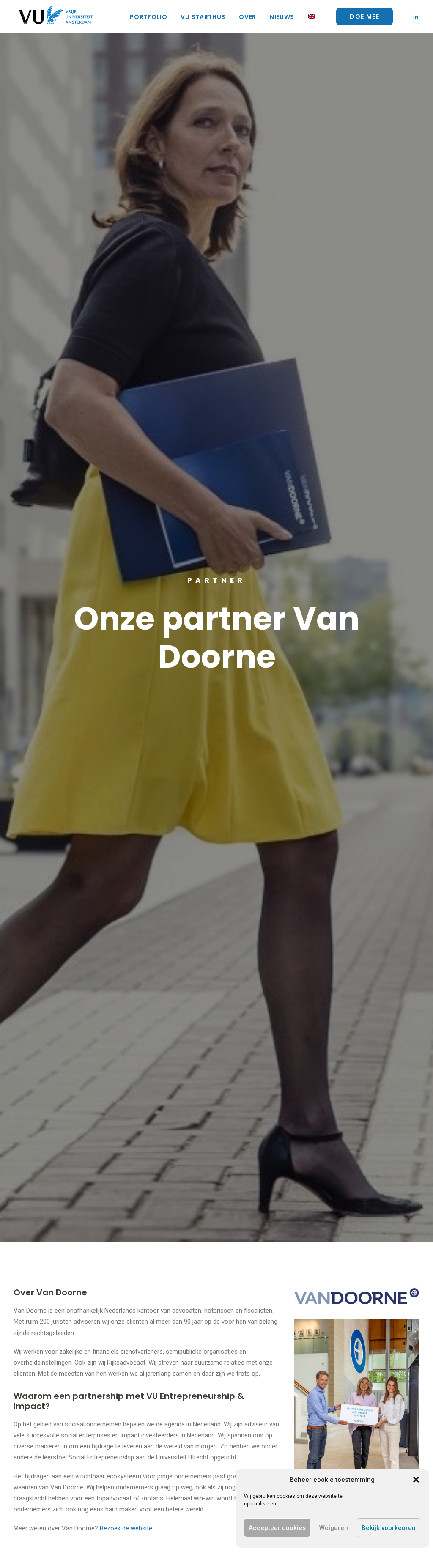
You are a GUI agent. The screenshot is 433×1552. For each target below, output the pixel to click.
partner (216, 580)
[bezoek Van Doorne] (356, 1295)
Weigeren (333, 1528)
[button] (416, 1479)
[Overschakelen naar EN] (308, 16)
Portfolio (148, 17)
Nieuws (282, 17)
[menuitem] (148, 16)
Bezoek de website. (126, 1528)
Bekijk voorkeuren (389, 1528)
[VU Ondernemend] (56, 16)
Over (247, 17)
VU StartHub (203, 17)
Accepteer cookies (277, 1528)
